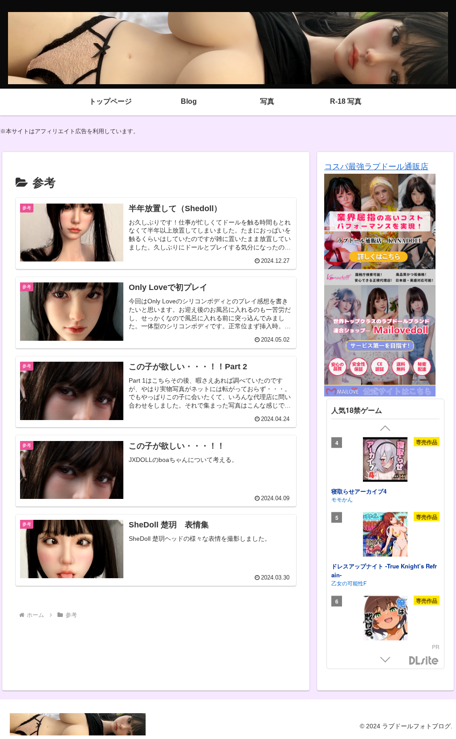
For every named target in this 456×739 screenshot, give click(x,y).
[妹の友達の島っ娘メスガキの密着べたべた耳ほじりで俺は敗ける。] (385, 619)
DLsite (424, 660)
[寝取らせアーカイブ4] (385, 460)
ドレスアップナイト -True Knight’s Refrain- (384, 570)
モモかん (342, 499)
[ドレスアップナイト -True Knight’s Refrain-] (385, 535)
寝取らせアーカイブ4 (359, 490)
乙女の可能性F (348, 583)
